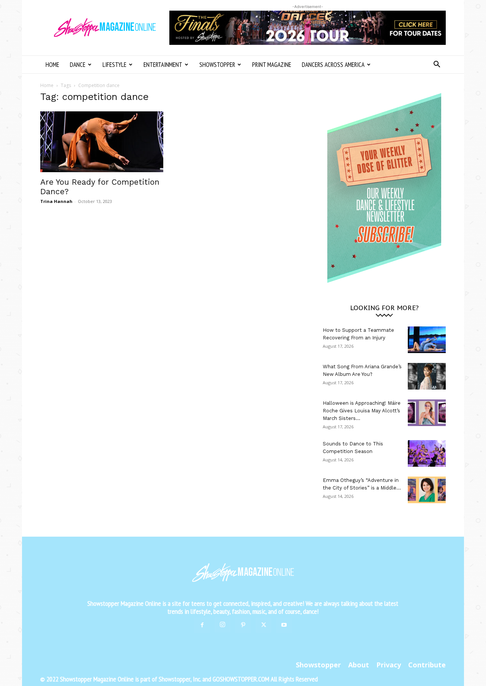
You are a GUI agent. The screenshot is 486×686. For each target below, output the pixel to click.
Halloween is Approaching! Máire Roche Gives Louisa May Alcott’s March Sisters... (362, 410)
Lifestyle (114, 64)
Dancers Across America (333, 64)
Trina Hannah (56, 201)
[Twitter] (263, 625)
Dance (77, 64)
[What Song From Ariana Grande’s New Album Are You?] (427, 376)
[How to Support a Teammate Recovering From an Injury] (427, 339)
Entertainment (163, 64)
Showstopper (217, 64)
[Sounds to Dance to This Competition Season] (427, 453)
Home (52, 64)
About (358, 664)
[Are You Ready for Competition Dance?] (101, 141)
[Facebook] (202, 625)
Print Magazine (271, 64)
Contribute (427, 664)
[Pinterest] (243, 625)
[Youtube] (284, 625)
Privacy (388, 664)
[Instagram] (222, 624)
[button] (437, 65)
